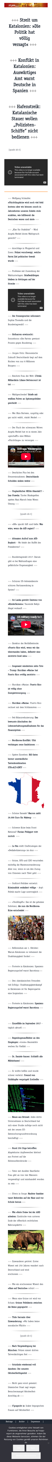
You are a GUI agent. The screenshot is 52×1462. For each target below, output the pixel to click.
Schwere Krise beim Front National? (23, 831)
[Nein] (48, 1443)
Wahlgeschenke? (24, 398)
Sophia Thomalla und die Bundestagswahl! (24, 320)
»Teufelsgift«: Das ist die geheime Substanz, (26, 906)
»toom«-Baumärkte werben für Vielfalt (24, 1042)
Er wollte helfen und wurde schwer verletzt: (23, 1075)
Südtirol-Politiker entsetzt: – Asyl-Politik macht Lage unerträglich (26, 887)
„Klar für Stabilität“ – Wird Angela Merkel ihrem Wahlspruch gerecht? (23, 233)
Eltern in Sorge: (26, 1197)
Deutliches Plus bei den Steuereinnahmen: (23, 476)
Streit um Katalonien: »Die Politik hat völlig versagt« (24, 32)
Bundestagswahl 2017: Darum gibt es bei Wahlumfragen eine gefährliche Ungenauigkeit (24, 561)
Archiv (22, 1421)
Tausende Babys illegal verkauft (25, 604)
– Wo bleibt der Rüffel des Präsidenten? (24, 542)
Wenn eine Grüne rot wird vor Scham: (25, 1302)
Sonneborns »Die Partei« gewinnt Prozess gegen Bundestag (24, 338)
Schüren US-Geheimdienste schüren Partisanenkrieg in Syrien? (23, 585)
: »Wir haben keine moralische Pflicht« (24, 1321)
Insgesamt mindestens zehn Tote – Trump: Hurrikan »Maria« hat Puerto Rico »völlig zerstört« (25, 670)
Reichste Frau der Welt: (25, 380)
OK (18, 1448)
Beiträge (9, 1421)
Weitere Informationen (26, 1455)
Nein (33, 1448)
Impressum (35, 1421)
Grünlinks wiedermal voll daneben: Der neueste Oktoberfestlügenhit (22, 1368)
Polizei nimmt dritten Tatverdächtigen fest (23, 1350)
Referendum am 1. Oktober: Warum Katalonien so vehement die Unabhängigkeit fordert (25, 952)
